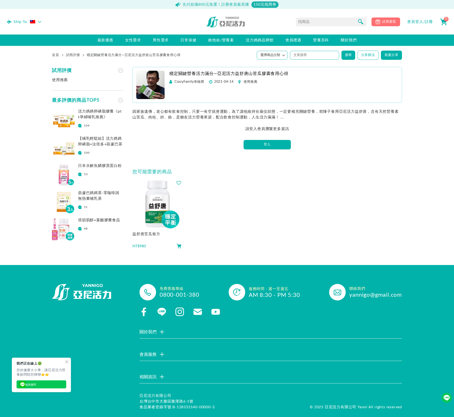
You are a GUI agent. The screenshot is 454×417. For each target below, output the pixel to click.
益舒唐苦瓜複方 (146, 234)
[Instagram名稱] (179, 312)
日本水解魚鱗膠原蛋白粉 (100, 166)
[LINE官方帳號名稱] (161, 312)
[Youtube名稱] (215, 312)
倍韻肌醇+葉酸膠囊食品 (99, 220)
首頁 (55, 55)
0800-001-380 (179, 295)
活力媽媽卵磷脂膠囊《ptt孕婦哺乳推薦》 (100, 114)
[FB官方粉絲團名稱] (144, 312)
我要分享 (391, 55)
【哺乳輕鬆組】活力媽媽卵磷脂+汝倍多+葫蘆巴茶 (100, 141)
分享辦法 (368, 55)
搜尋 (348, 55)
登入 (267, 144)
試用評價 (73, 55)
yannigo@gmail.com (375, 295)
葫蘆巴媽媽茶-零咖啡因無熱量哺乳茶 (98, 195)
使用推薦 (60, 80)
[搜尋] (360, 22)
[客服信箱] (197, 312)
